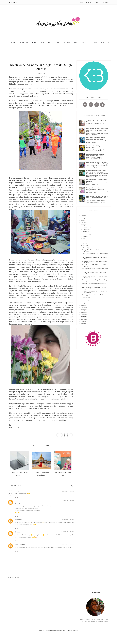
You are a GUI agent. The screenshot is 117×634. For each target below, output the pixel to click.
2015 (82, 317)
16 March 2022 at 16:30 (67, 500)
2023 (82, 222)
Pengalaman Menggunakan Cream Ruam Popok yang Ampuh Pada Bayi (97, 130)
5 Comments (41, 73)
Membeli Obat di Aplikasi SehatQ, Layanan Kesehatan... (94, 276)
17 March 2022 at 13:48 (67, 544)
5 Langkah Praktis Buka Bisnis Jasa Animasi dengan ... (94, 250)
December (86, 227)
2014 (82, 319)
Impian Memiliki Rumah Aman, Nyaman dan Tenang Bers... (94, 291)
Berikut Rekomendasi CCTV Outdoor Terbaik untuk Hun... (95, 254)
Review (34, 42)
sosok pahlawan (60, 101)
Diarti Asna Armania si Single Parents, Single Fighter (95, 280)
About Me (88, 2)
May (84, 243)
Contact (97, 2)
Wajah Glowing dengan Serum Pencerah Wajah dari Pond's (94, 288)
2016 (82, 314)
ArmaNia (18, 501)
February (85, 298)
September (86, 234)
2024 (82, 220)
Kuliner (13, 42)
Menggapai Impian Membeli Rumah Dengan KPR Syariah (94, 258)
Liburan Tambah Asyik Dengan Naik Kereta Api (97, 180)
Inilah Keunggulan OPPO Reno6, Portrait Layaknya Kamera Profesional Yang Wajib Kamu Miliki (97, 172)
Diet (102, 42)
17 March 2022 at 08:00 (67, 519)
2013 (82, 321)
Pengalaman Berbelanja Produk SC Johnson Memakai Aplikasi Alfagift (97, 163)
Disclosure (105, 2)
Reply (16, 497)
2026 (82, 215)
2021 (82, 303)
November (86, 229)
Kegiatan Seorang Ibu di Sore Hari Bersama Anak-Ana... (94, 284)
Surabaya (67, 42)
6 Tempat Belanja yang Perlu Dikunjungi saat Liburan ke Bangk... (41, 474)
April (84, 245)
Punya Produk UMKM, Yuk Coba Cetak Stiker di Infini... (95, 265)
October (85, 231)
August (85, 236)
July (84, 238)
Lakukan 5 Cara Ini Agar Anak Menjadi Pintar (95, 146)
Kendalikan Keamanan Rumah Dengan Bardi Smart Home (95, 138)
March (85, 248)
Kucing (50, 42)
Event (42, 42)
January (85, 300)
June (84, 241)
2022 (82, 225)
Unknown (18, 520)
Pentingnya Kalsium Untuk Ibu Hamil (92, 295)
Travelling (24, 42)
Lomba (95, 42)
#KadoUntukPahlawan (63, 415)
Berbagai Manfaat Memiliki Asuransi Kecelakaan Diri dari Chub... (63, 474)
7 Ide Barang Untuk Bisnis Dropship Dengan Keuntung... (94, 261)
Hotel (58, 42)
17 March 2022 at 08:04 (67, 531)
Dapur (76, 42)
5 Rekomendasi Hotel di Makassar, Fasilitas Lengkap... (94, 273)
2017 (82, 312)
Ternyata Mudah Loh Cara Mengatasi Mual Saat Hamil (95, 188)
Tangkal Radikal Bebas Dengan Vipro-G (96, 121)
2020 (82, 305)
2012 (82, 324)
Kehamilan (85, 42)
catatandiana (20, 544)
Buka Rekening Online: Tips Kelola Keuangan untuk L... (95, 269)
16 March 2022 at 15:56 (67, 491)
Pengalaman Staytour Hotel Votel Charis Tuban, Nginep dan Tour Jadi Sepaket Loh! (97, 197)
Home (81, 2)
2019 (82, 307)
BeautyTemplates (73, 630)
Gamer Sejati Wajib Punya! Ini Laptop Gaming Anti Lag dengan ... (19, 474)
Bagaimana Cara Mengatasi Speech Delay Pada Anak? (95, 154)
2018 (82, 310)
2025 (82, 218)
